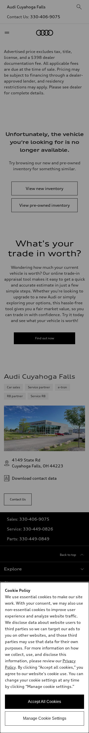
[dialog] (44, 657)
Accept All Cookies (44, 701)
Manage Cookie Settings (44, 718)
